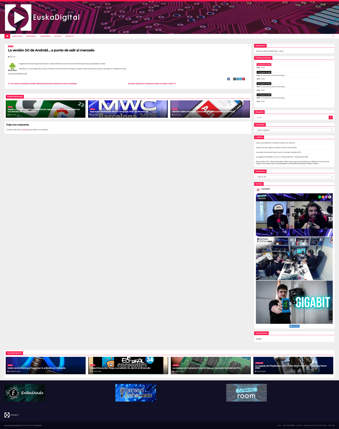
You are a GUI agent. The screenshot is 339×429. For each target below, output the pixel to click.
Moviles (10, 46)
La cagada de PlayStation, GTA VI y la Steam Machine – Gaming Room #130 (282, 157)
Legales (10, 365)
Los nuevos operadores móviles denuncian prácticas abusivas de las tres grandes (44, 84)
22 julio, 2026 (96, 371)
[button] (333, 36)
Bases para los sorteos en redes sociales (315, 425)
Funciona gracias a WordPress (13, 425)
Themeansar (37, 425)
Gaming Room (259, 363)
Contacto (69, 36)
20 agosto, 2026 (14, 371)
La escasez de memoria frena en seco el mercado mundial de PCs (278, 152)
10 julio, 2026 (178, 371)
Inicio (279, 425)
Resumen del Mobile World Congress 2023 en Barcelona (119, 111)
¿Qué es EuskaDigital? (289, 425)
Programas (31, 36)
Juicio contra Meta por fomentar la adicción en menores (275, 143)
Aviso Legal (331, 425)
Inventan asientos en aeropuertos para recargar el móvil (150, 84)
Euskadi (93, 365)
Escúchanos (45, 36)
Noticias (57, 36)
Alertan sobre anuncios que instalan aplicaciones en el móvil (203, 111)
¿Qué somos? (17, 36)
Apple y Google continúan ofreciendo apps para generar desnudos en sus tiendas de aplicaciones (44, 110)
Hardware (176, 365)
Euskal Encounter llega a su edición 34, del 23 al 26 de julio (276, 147)
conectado (24, 129)
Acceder (259, 339)
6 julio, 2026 (261, 371)
